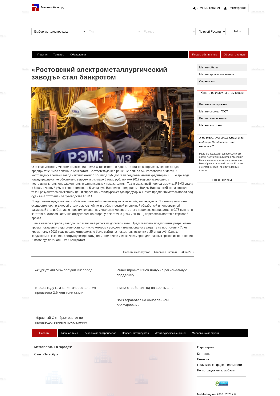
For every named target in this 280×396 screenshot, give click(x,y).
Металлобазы (208, 67)
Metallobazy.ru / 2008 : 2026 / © (216, 394)
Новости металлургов (136, 251)
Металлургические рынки (170, 332)
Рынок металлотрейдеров (100, 332)
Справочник (207, 81)
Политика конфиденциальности (219, 364)
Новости (44, 332)
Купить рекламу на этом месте (222, 92)
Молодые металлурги (205, 332)
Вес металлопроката (212, 118)
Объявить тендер (235, 54)
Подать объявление (204, 54)
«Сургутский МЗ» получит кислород (63, 270)
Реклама (203, 359)
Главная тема (69, 332)
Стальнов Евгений (165, 251)
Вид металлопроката (213, 104)
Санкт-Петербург (46, 354)
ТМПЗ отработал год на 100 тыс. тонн (147, 288)
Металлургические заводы (216, 74)
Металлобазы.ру (52, 7)
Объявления (78, 54)
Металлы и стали (210, 125)
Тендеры (58, 54)
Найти (237, 31)
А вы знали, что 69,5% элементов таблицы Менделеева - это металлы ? (221, 142)
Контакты (203, 353)
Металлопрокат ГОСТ (213, 111)
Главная (42, 54)
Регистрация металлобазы (216, 370)
